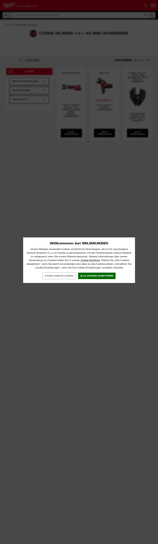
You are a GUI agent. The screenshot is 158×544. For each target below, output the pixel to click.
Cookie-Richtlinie (90, 260)
